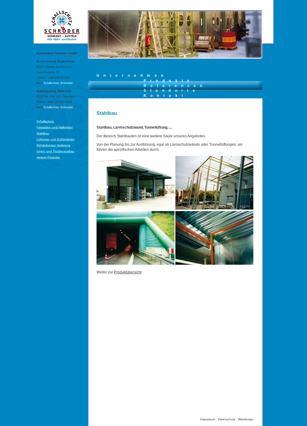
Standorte (171, 90)
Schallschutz (45, 121)
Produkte (169, 81)
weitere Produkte (48, 157)
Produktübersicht (128, 272)
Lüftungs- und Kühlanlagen (56, 139)
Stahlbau (43, 133)
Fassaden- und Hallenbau (55, 127)
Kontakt (165, 96)
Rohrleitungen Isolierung (53, 145)
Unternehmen (132, 75)
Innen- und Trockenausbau (55, 151)
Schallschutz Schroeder (58, 83)
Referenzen (175, 86)
